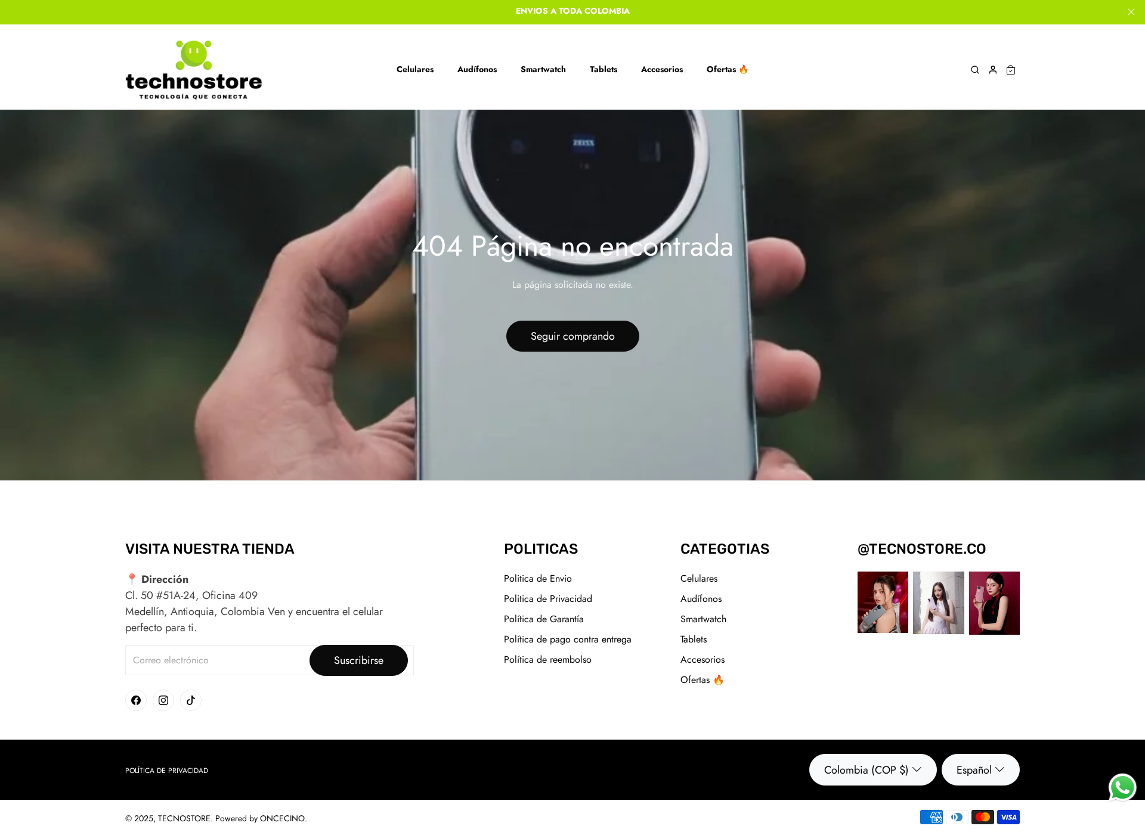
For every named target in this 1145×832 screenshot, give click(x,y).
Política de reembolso (548, 659)
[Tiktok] (191, 700)
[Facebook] (136, 700)
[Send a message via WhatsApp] (1122, 787)
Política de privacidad (166, 770)
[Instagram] (163, 700)
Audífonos (701, 599)
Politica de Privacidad (548, 599)
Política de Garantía (544, 619)
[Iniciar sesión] (993, 69)
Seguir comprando (573, 336)
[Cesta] (1011, 69)
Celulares (698, 578)
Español (974, 770)
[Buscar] (975, 69)
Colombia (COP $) (866, 770)
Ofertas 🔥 (702, 680)
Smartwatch (703, 619)
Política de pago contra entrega (568, 639)
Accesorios (702, 659)
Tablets (693, 639)
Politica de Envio (538, 578)
